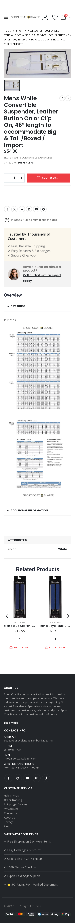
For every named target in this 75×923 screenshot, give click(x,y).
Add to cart (51, 178)
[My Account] (45, 17)
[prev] (62, 98)
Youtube (27, 778)
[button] (7, 17)
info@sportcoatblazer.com (20, 758)
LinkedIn (22, 209)
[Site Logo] (26, 17)
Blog (6, 826)
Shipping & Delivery (16, 804)
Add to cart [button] (21, 647)
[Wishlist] (55, 17)
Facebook (7, 209)
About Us (9, 817)
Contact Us (10, 813)
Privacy (8, 822)
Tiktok (46, 778)
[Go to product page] (20, 597)
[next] (68, 98)
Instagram (37, 778)
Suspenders (26, 162)
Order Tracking (13, 800)
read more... (12, 722)
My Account (11, 809)
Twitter (14, 209)
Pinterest (29, 209)
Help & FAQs (11, 795)
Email (36, 209)
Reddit (43, 209)
